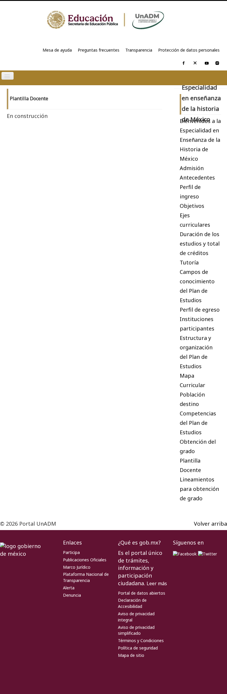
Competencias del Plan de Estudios (198, 423)
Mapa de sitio (131, 655)
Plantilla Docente (190, 465)
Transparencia (138, 50)
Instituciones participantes (197, 323)
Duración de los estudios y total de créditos (200, 243)
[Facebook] (183, 63)
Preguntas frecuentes (98, 50)
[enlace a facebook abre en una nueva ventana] (185, 553)
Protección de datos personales (189, 50)
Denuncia (72, 595)
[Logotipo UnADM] (113, 20)
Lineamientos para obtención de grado (199, 489)
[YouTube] (206, 63)
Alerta (68, 588)
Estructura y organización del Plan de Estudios (196, 352)
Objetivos (192, 205)
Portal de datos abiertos (141, 593)
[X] (195, 64)
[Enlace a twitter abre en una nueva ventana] (207, 553)
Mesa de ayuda (57, 50)
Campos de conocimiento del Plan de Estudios (197, 286)
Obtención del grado (198, 446)
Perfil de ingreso (190, 191)
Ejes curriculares (195, 220)
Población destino (192, 399)
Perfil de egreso (200, 309)
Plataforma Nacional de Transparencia (86, 577)
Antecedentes (197, 177)
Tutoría (189, 262)
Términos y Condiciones (141, 640)
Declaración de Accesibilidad (132, 603)
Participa (71, 552)
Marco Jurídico (76, 567)
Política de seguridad (138, 648)
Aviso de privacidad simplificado (136, 630)
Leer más (157, 583)
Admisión (192, 168)
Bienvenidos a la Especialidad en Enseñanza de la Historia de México (200, 139)
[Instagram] (217, 63)
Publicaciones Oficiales (84, 560)
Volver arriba (210, 523)
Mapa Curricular (192, 380)
